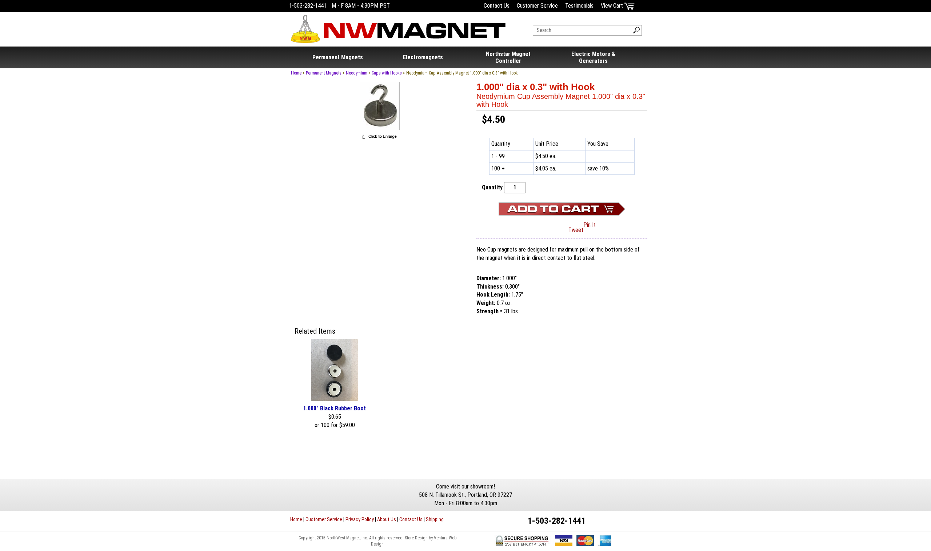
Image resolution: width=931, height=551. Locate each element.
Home (296, 73)
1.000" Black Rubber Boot (334, 408)
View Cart (612, 5)
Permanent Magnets (337, 57)
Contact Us (497, 5)
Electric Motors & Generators (593, 57)
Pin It (589, 224)
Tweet (575, 229)
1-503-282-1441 (308, 5)
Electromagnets (423, 57)
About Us (386, 519)
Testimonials (579, 5)
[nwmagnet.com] (398, 26)
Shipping (435, 519)
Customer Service (537, 5)
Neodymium (356, 73)
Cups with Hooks (387, 73)
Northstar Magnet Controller (508, 57)
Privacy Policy (359, 519)
